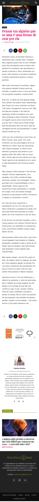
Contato (34, 495)
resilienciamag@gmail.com (23, 474)
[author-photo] (20, 365)
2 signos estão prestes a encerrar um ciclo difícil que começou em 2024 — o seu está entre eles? (18, 441)
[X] (15, 51)
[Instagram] (19, 401)
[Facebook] (11, 51)
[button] (3, 3)
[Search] (36, 3)
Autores (4, 27)
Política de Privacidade (9, 495)
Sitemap (27, 495)
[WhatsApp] (25, 51)
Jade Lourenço (7, 447)
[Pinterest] (20, 51)
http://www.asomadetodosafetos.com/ (19, 371)
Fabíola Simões (9, 42)
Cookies (20, 495)
